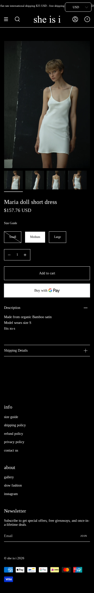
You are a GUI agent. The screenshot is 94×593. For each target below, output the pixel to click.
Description (12, 308)
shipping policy (15, 425)
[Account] (75, 19)
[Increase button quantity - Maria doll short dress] (25, 255)
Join (83, 536)
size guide (11, 417)
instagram (11, 494)
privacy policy (14, 442)
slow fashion (13, 485)
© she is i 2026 (14, 558)
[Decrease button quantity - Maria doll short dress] (9, 255)
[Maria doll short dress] (13, 180)
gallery (9, 477)
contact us (11, 450)
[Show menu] (8, 19)
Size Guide (10, 223)
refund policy (13, 434)
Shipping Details (16, 350)
